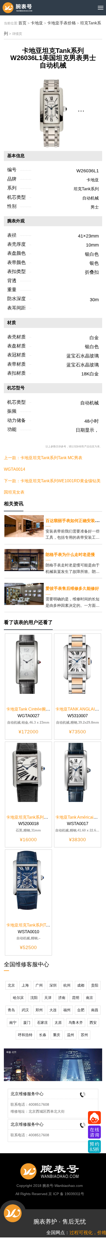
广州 (39, 985)
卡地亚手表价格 (61, 23)
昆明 (75, 998)
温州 (70, 1035)
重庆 (56, 1035)
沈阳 (34, 998)
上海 (25, 985)
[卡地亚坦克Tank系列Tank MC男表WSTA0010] (28, 880)
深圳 (53, 985)
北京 (11, 985)
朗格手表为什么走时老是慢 (70, 554)
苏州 (84, 1035)
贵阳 (94, 985)
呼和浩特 (25, 1035)
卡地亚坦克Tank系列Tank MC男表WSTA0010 (47, 925)
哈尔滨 (18, 998)
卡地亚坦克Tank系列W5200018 (35, 817)
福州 (66, 1010)
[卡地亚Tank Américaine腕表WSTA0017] (77, 772)
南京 (89, 998)
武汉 (25, 1010)
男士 (95, 207)
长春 (42, 1035)
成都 (80, 985)
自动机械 (90, 198)
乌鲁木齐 (75, 1022)
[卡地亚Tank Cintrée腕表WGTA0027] (28, 664)
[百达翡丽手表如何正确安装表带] (24, 526)
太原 (58, 1022)
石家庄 (42, 1022)
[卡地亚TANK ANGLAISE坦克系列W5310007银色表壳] (77, 664)
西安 (93, 1022)
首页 (22, 23)
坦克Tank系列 (86, 189)
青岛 (11, 1010)
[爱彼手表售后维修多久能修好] (24, 593)
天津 (47, 998)
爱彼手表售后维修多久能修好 (72, 588)
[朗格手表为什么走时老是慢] (24, 559)
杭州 (66, 985)
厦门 (26, 1022)
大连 (53, 1010)
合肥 (80, 1010)
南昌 (94, 1010)
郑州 (39, 1010)
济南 (61, 998)
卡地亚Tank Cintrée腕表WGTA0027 (38, 709)
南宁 (12, 1022)
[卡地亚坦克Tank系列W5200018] (28, 772)
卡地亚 (37, 23)
